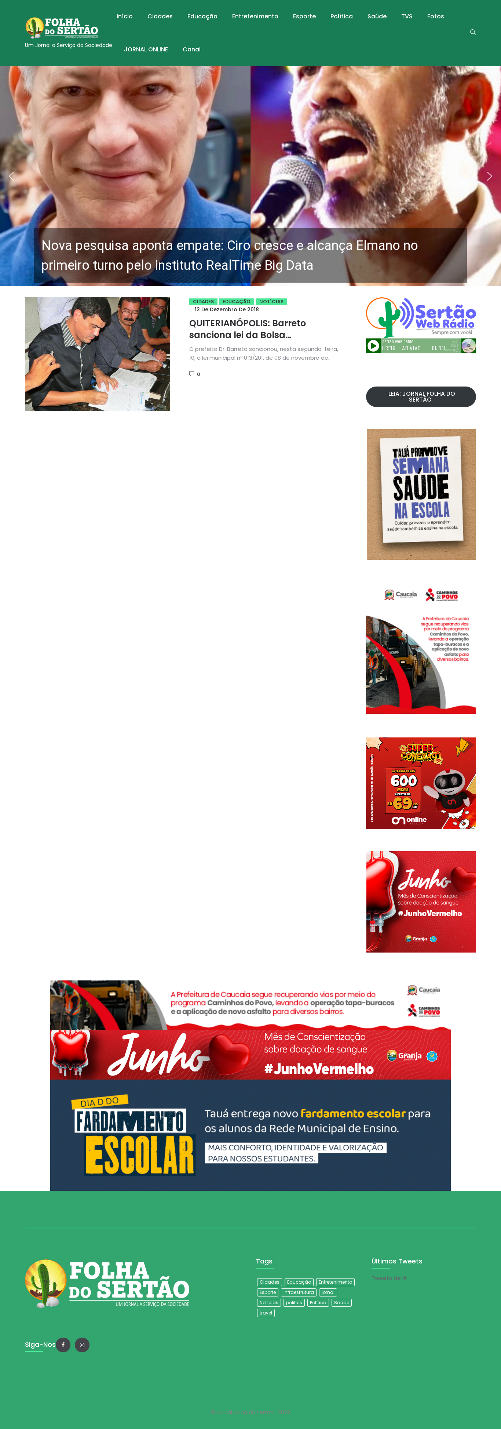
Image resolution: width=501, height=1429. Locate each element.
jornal (328, 1292)
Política (341, 16)
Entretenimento (255, 16)
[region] (250, 176)
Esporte (304, 16)
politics (294, 1302)
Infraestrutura (299, 1292)
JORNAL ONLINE (146, 49)
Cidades (160, 16)
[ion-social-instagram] (82, 1345)
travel (266, 1313)
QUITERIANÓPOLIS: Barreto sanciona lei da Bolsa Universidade (247, 335)
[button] (250, 176)
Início (125, 16)
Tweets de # (389, 1278)
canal (192, 49)
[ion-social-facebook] (63, 1345)
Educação (202, 16)
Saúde (377, 16)
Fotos (435, 16)
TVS (407, 16)
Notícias (271, 301)
